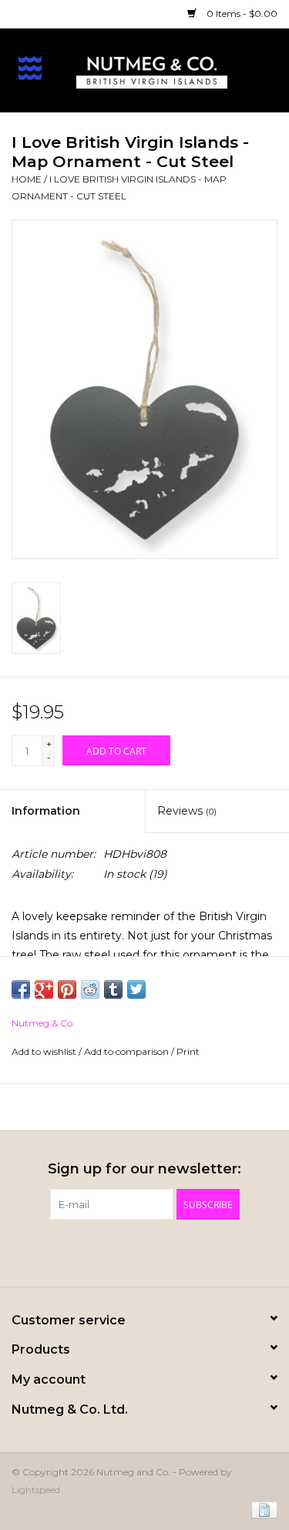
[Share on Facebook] (21, 989)
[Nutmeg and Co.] (175, 69)
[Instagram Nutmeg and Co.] (172, 1251)
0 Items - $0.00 (240, 13)
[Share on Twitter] (136, 989)
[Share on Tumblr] (113, 989)
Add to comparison (127, 1051)
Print (188, 1051)
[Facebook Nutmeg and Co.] (117, 1251)
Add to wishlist (45, 1051)
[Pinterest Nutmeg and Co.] (145, 1251)
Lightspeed (36, 1489)
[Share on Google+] (44, 989)
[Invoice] (261, 1509)
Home (27, 179)
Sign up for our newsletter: (144, 1169)
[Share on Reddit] (90, 989)
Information (46, 811)
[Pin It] (67, 989)
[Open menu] (30, 67)
